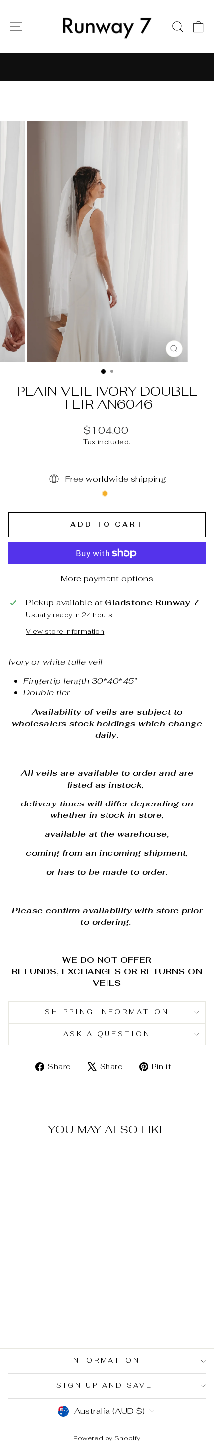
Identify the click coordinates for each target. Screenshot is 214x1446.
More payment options (107, 578)
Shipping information (107, 1012)
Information (105, 1360)
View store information (65, 631)
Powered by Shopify (106, 1438)
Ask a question (107, 1034)
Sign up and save (104, 1385)
